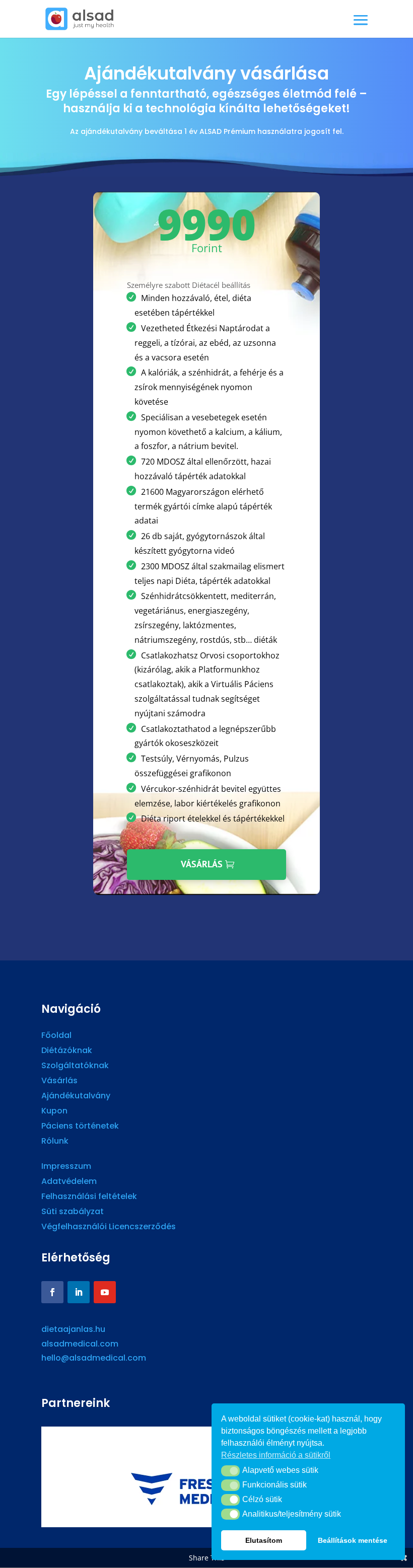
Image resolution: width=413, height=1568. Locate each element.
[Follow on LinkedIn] (78, 1292)
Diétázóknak (66, 1051)
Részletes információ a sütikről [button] (275, 1455)
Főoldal (56, 1036)
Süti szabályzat (72, 1212)
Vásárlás (202, 864)
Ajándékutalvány (75, 1096)
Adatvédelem (69, 1182)
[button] (230, 1470)
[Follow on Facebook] (52, 1292)
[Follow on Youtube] (105, 1292)
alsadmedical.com (79, 1344)
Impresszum (66, 1167)
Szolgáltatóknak (75, 1066)
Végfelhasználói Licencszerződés (108, 1227)
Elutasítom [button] (263, 1540)
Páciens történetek (80, 1127)
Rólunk (54, 1142)
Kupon (54, 1111)
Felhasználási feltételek (89, 1197)
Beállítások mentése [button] (352, 1540)
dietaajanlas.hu (73, 1329)
